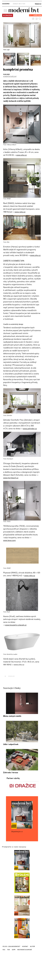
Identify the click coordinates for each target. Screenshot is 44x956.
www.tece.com (9, 540)
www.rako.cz (20, 212)
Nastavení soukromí (24, 949)
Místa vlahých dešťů (12, 716)
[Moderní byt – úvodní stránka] (24, 12)
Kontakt (25, 946)
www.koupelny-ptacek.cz (15, 625)
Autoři (32, 946)
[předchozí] (5, 59)
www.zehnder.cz (30, 429)
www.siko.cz (21, 155)
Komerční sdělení (9, 76)
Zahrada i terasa (10, 773)
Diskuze (10, 676)
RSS (4, 949)
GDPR (13, 949)
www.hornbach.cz (10, 478)
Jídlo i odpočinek (10, 744)
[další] (39, 59)
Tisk (8, 949)
